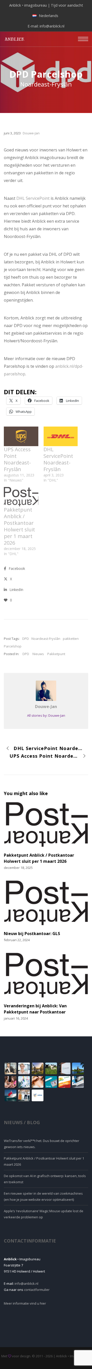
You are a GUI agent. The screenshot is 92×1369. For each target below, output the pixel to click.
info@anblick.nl (52, 26)
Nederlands (48, 15)
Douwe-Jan (46, 706)
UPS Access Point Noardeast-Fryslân (17, 459)
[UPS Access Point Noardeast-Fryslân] (21, 436)
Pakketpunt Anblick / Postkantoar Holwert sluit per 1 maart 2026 (19, 526)
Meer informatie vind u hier (25, 1303)
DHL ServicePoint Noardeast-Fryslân (58, 459)
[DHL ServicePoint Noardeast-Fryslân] (60, 436)
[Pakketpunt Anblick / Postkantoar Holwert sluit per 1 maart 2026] (21, 496)
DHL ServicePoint (33, 198)
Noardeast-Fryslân (45, 638)
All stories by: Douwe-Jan (46, 715)
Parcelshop (12, 646)
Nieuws (38, 654)
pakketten (71, 638)
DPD (25, 638)
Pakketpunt (56, 654)
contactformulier (37, 1289)
